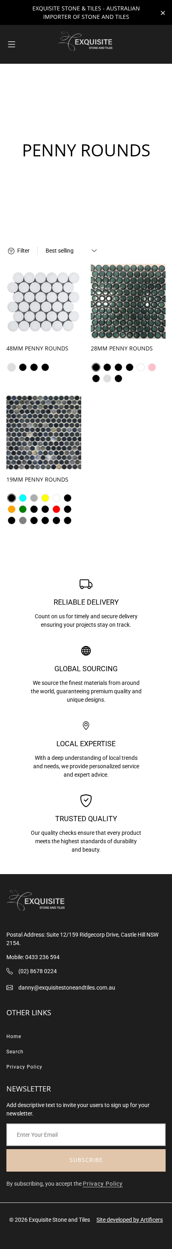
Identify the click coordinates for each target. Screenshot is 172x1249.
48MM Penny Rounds (37, 348)
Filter (23, 250)
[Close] (163, 13)
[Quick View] (71, 329)
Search (15, 1052)
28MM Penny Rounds (122, 348)
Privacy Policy (24, 1067)
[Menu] (11, 44)
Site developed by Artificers (129, 1220)
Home (13, 1036)
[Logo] (86, 44)
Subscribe (86, 1160)
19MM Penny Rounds (37, 479)
